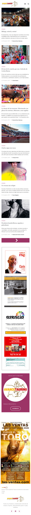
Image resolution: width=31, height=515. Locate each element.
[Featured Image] (15, 17)
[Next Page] (17, 240)
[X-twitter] (19, 511)
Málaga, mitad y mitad (9, 31)
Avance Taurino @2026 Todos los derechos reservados (15, 489)
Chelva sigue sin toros (9, 148)
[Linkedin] (15, 511)
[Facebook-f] (11, 511)
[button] (25, 4)
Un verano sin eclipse (8, 185)
